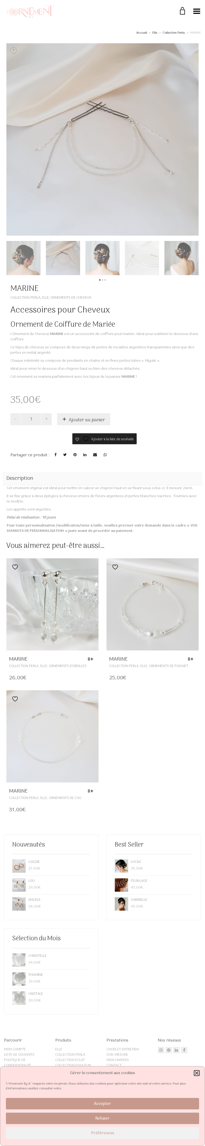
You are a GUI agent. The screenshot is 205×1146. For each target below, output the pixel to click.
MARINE (18, 659)
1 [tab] (99, 280)
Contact (114, 1065)
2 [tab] (102, 280)
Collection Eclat (70, 1060)
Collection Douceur (73, 1065)
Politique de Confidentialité (17, 1063)
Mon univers (118, 1060)
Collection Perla (174, 33)
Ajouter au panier (87, 420)
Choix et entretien (123, 1049)
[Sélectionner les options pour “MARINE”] (92, 659)
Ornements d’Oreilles (67, 666)
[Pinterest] (168, 1050)
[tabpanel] (23, 258)
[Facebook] (184, 1050)
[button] (196, 1073)
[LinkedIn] (176, 1050)
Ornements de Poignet (168, 666)
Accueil (141, 33)
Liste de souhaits (19, 1055)
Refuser (102, 1118)
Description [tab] (19, 478)
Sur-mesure (117, 1055)
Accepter (102, 1104)
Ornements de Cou (65, 798)
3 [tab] (105, 280)
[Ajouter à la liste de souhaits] (14, 567)
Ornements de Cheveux (70, 298)
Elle (154, 33)
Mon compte (15, 1049)
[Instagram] (161, 1050)
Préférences (102, 1133)
